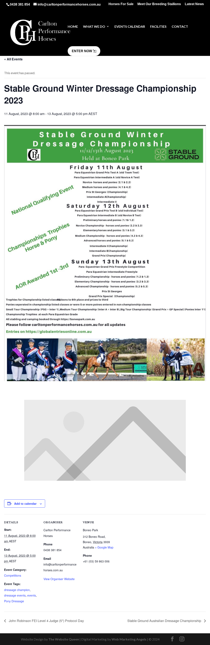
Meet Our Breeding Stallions (159, 4)
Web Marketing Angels (129, 639)
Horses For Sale (121, 4)
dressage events (15, 595)
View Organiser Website (59, 579)
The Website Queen (63, 639)
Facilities (158, 26)
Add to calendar (25, 503)
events (31, 595)
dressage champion (17, 590)
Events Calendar (129, 26)
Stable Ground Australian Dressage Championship (164, 620)
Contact (180, 26)
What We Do (94, 26)
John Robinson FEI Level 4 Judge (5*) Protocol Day (46, 620)
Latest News (194, 4)
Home (73, 26)
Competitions (12, 575)
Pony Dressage (14, 601)
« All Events (13, 59)
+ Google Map (104, 547)
